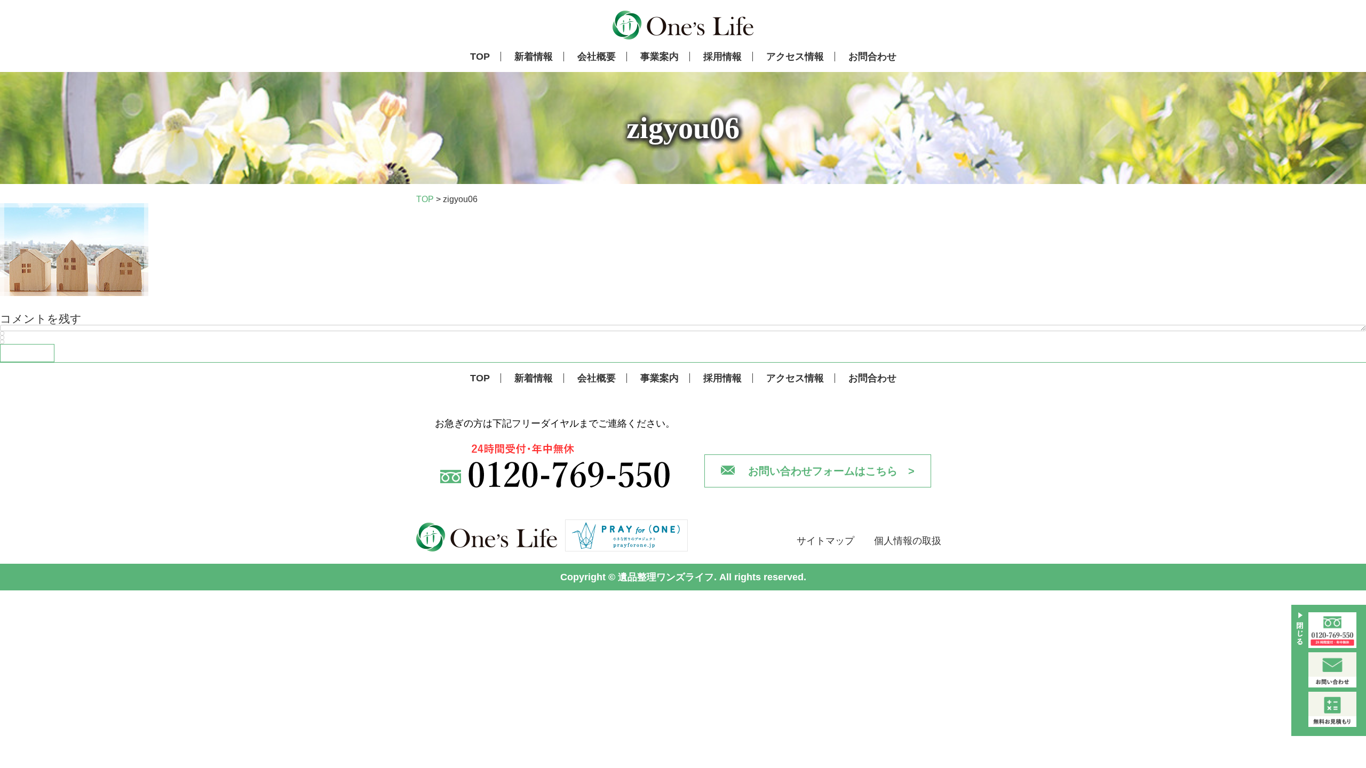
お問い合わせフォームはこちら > (831, 471)
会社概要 (596, 56)
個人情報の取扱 (907, 540)
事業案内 (659, 56)
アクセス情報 (795, 56)
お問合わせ (872, 56)
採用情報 (722, 56)
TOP (480, 56)
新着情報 (533, 56)
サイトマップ (825, 540)
